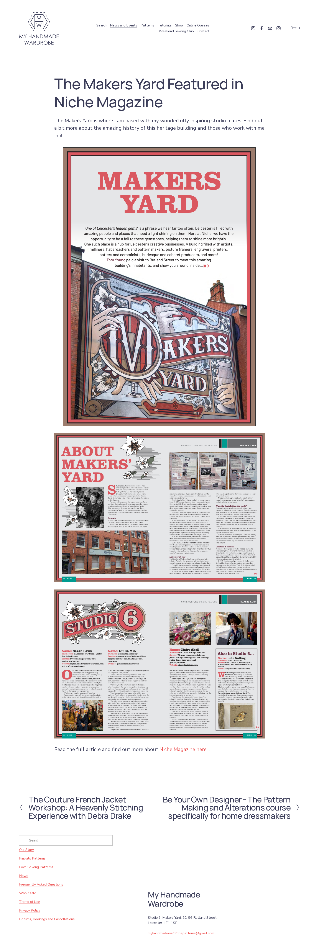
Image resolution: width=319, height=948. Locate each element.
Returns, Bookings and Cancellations (47, 919)
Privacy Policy (29, 910)
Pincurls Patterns (32, 858)
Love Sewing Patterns (36, 867)
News (23, 875)
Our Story (26, 849)
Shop (179, 25)
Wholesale (27, 893)
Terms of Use (29, 901)
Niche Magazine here (183, 749)
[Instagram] (253, 28)
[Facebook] (261, 28)
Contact (203, 31)
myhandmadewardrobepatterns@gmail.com (181, 933)
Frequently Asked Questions (41, 884)
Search (101, 25)
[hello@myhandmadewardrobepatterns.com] (270, 28)
